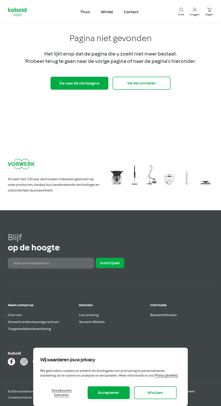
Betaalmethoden (163, 315)
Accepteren (108, 392)
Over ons (15, 315)
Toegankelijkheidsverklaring (29, 328)
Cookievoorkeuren (20, 397)
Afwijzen (155, 392)
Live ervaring (89, 315)
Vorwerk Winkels (92, 322)
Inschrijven (110, 262)
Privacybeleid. (166, 375)
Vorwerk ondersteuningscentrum (33, 322)
